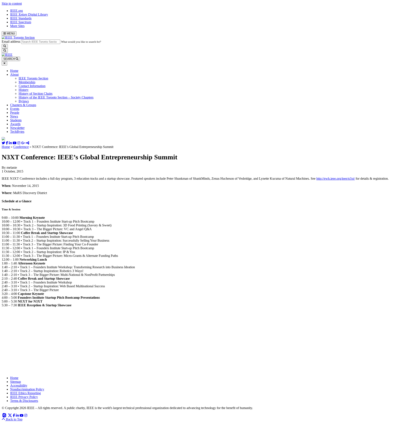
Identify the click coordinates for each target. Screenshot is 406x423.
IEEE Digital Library (29, 14)
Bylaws (24, 101)
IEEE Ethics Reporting (25, 393)
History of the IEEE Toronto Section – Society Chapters (56, 97)
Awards (15, 124)
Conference (21, 147)
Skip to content (12, 3)
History (24, 90)
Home (14, 71)
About (14, 74)
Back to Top (13, 419)
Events (14, 109)
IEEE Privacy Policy (24, 397)
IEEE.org (16, 10)
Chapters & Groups (23, 105)
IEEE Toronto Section (33, 78)
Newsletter (17, 128)
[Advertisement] (128, 343)
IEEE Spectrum (20, 22)
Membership (27, 82)
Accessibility (18, 385)
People (14, 112)
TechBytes (17, 131)
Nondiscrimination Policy (27, 389)
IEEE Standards (21, 18)
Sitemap (15, 381)
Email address (11, 41)
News (14, 116)
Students (16, 120)
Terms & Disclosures (24, 400)
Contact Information (32, 86)
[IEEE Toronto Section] (18, 37)
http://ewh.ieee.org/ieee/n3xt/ (335, 178)
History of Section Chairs (35, 93)
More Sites (17, 26)
